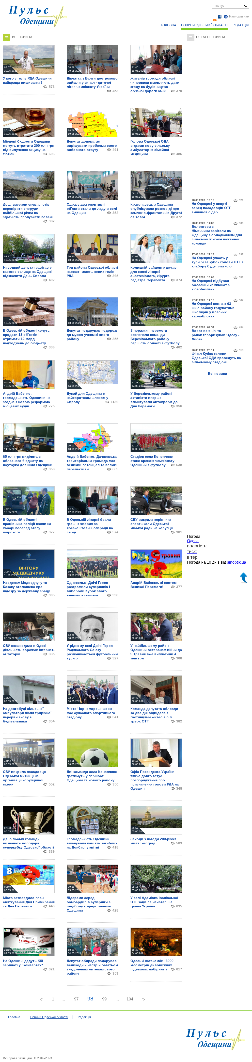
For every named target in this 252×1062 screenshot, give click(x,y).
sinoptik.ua (236, 562)
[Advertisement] (218, 119)
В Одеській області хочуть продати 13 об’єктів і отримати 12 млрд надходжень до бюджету (26, 336)
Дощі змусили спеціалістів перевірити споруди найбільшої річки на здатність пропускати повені (28, 210)
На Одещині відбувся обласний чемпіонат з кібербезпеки (211, 285)
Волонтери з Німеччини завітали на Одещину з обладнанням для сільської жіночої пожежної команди (217, 235)
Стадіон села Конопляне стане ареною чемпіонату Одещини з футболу (152, 461)
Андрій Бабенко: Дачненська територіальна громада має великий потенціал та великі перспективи (92, 463)
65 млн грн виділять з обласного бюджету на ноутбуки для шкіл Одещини (27, 461)
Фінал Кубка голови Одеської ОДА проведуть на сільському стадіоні (216, 358)
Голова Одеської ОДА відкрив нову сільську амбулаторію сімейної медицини (150, 147)
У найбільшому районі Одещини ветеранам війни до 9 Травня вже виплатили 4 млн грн (156, 652)
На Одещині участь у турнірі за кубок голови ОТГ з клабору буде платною (217, 262)
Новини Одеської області (204, 25)
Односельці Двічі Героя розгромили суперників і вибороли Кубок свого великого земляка (88, 589)
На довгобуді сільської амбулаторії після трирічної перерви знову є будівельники (27, 715)
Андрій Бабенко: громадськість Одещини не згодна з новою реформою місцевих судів (26, 400)
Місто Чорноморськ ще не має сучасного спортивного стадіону (91, 713)
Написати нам (239, 16)
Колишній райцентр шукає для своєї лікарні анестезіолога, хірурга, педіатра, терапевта (153, 273)
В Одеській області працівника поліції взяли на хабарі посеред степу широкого (27, 526)
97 (76, 999)
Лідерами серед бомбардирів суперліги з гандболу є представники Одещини (89, 904)
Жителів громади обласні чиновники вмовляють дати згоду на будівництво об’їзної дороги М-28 (154, 84)
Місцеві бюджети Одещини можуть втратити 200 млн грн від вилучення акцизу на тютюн (28, 147)
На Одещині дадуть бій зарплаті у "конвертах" (23, 963)
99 (104, 999)
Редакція (241, 25)
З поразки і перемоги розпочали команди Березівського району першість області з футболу (155, 336)
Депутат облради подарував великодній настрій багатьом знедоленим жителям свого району (92, 967)
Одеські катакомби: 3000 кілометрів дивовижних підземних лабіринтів (151, 965)
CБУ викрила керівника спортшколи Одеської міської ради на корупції (151, 524)
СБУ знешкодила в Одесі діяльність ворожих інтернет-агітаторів (29, 650)
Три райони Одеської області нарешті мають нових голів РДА (92, 271)
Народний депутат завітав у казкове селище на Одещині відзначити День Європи (27, 271)
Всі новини (217, 374)
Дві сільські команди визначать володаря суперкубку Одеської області (28, 843)
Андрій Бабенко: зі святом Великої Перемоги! (153, 585)
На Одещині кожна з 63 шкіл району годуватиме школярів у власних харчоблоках (213, 310)
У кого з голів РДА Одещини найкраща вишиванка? (27, 80)
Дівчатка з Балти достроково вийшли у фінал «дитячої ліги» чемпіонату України (92, 82)
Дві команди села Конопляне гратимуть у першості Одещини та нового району (92, 776)
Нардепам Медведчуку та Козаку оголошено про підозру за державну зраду (26, 587)
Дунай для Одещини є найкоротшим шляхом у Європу (87, 398)
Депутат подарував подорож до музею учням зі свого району (92, 334)
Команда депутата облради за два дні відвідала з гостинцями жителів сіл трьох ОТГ (154, 715)
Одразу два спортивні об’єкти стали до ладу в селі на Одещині (92, 208)
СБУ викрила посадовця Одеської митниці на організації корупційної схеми (24, 778)
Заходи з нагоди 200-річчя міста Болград (153, 841)
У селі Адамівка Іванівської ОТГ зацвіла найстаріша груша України (154, 902)
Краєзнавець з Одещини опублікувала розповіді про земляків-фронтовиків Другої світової (156, 210)
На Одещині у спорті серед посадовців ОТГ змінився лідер (211, 208)
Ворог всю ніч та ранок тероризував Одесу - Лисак (215, 335)
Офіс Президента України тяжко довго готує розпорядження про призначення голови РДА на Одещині (154, 780)
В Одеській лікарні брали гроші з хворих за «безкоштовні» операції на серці (90, 526)
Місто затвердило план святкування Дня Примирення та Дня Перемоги (29, 902)
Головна (168, 25)
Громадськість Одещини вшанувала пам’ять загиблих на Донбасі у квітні (92, 843)
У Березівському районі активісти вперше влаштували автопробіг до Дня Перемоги (154, 400)
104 (129, 999)
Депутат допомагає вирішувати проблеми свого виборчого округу (92, 145)
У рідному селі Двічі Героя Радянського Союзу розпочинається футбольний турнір (92, 652)
